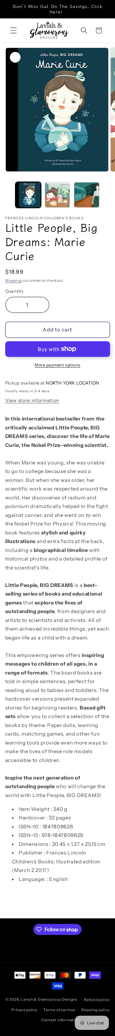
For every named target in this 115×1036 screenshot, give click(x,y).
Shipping (13, 280)
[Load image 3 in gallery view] (86, 195)
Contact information (60, 1020)
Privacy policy (24, 1009)
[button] (13, 30)
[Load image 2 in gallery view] (57, 195)
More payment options (57, 364)
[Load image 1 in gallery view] (28, 195)
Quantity (14, 291)
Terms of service (59, 1009)
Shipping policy (95, 1009)
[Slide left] (6, 196)
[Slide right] (108, 196)
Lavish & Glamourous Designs (49, 999)
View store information (32, 400)
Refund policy (97, 999)
